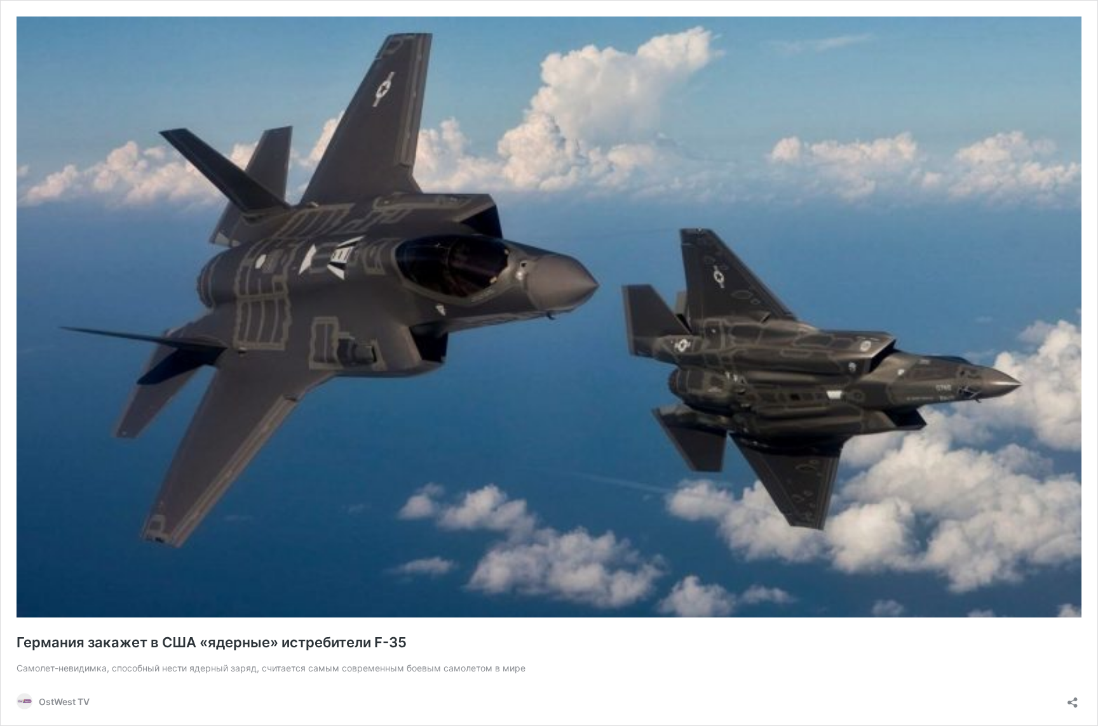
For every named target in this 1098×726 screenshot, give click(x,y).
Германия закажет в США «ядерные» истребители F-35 (212, 642)
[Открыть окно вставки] (1072, 698)
